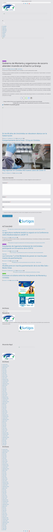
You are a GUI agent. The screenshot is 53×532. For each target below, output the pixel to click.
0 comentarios (19, 69)
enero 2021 (4, 431)
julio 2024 (4, 369)
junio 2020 (4, 441)
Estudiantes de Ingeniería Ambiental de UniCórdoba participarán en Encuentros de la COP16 (22, 247)
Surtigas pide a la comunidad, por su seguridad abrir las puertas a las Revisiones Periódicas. (32, 103)
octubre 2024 (4, 364)
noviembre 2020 (5, 434)
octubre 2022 (4, 400)
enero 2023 (4, 395)
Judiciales (4, 32)
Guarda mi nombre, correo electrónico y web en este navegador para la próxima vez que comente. (23, 212)
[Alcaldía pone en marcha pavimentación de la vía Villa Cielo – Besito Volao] (26, 262)
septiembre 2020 (5, 437)
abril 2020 (4, 444)
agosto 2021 (4, 421)
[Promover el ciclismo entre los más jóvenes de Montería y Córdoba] (26, 272)
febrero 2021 (4, 429)
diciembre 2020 (5, 432)
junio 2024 (4, 370)
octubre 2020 (4, 435)
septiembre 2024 (5, 366)
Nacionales (4, 30)
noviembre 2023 (5, 380)
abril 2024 (4, 373)
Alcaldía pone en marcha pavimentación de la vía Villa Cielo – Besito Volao (25, 267)
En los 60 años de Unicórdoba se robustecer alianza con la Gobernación (24, 134)
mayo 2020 (4, 443)
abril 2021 (4, 426)
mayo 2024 (4, 372)
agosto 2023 (4, 385)
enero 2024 (4, 377)
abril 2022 (4, 409)
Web (3, 207)
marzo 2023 (4, 392)
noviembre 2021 (5, 416)
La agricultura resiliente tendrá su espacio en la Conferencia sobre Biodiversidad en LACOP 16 (25, 233)
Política (3, 33)
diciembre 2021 (5, 415)
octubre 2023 (4, 382)
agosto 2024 (4, 367)
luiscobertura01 (12, 69)
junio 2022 (4, 406)
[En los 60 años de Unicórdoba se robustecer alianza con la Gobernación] (26, 107)
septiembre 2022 (5, 401)
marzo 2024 (4, 374)
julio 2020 (4, 440)
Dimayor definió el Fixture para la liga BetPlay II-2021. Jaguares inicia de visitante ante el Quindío (22, 101)
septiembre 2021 (5, 419)
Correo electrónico (6, 202)
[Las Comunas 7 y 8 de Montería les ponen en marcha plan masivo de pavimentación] (26, 252)
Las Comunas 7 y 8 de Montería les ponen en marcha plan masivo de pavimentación (24, 257)
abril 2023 (4, 391)
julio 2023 (4, 386)
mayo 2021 (4, 425)
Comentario (5, 182)
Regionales (4, 29)
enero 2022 (4, 413)
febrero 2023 (4, 394)
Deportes (4, 27)
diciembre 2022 (5, 397)
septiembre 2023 (5, 383)
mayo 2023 (4, 389)
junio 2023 (4, 388)
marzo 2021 (4, 428)
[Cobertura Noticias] (2, 20)
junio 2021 (4, 424)
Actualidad (4, 26)
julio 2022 (4, 404)
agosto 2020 (4, 438)
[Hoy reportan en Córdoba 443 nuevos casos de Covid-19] (26, 144)
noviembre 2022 (5, 398)
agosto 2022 (4, 403)
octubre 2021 (4, 418)
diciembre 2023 (5, 379)
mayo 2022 (4, 407)
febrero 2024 (4, 376)
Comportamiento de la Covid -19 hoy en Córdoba (21, 140)
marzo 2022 (4, 410)
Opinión (3, 35)
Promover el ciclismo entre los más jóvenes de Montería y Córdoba (24, 276)
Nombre (4, 197)
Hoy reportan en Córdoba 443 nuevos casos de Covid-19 (23, 170)
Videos (3, 36)
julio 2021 (4, 422)
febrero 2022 (4, 412)
